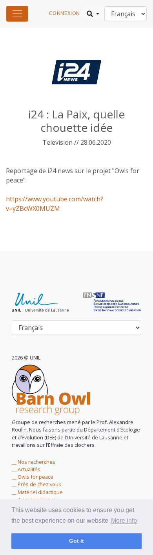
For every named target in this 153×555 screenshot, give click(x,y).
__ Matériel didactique (37, 492)
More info (124, 520)
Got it (76, 541)
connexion (64, 13)
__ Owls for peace (32, 476)
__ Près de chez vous (36, 484)
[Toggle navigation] (17, 14)
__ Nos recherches (33, 461)
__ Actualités (26, 469)
